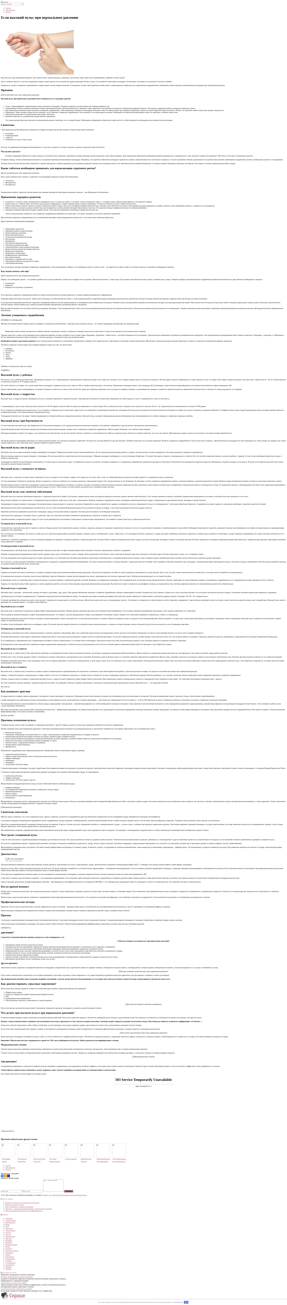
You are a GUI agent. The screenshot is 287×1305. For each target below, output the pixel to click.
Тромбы (8, 1269)
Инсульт (8, 1239)
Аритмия (8, 1218)
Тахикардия (9, 1265)
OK (186, 1302)
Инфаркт (8, 1241)
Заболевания (10, 1237)
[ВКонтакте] (2, 1176)
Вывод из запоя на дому (14, 1205)
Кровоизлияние (11, 1245)
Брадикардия (10, 1222)
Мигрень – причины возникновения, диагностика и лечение (28, 1209)
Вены (7, 1224)
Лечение (8, 1249)
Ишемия (8, 1243)
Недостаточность (11, 1251)
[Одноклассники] (5, 1176)
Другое (8, 1235)
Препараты (9, 1257)
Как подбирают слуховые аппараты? (19, 1207)
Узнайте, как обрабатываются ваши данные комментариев (64, 1195)
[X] (8, 1176)
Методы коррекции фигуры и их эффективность (23, 1211)
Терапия (8, 1267)
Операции (9, 1253)
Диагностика (10, 1230)
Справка (8, 1261)
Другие (8, 1232)
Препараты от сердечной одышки (14, 1283)
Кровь (7, 1247)
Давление (9, 1228)
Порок (7, 1255)
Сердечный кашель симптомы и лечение (16, 1289)
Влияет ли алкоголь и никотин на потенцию (22, 1203)
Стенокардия (10, 1263)
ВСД (7, 1226)
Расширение (10, 1259)
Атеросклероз (10, 1220)
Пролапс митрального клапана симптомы (17, 1277)
